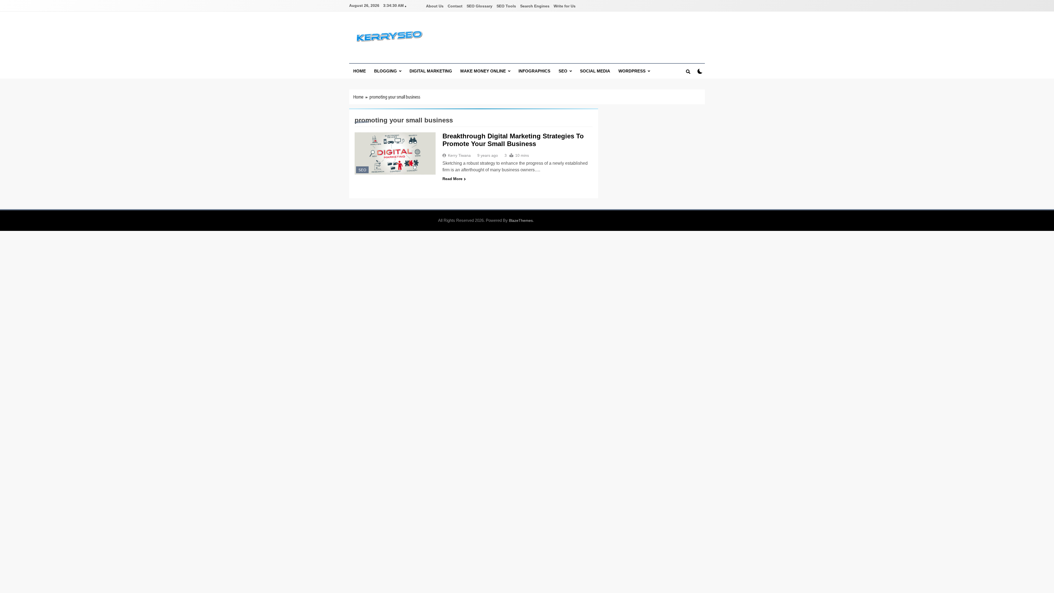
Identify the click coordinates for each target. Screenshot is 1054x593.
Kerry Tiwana (459, 155)
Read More (452, 179)
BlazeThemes (521, 220)
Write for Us (565, 6)
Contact (455, 6)
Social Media (595, 71)
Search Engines (535, 6)
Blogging (385, 71)
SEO (563, 71)
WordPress (632, 71)
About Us (435, 6)
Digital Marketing (431, 71)
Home (359, 71)
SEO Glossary (479, 6)
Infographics (534, 71)
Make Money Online (483, 71)
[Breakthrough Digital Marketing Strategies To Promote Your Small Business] (395, 153)
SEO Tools (506, 6)
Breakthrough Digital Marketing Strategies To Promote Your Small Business (513, 139)
